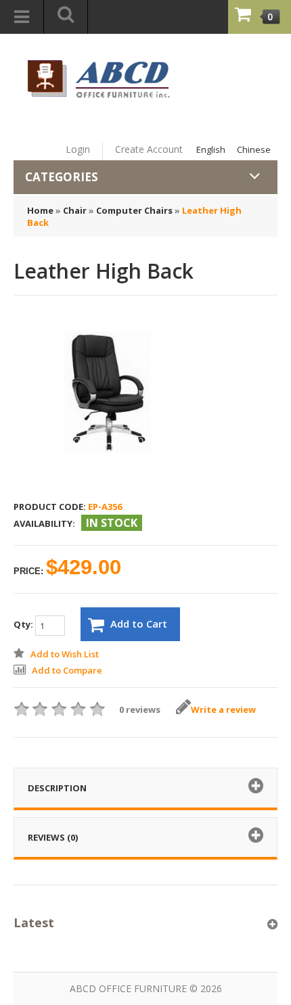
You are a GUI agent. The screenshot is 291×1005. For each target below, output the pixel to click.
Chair (75, 210)
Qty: (24, 624)
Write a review (223, 709)
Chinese (254, 149)
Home (40, 210)
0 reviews (139, 709)
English (210, 149)
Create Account (149, 149)
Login (78, 149)
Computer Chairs (134, 210)
